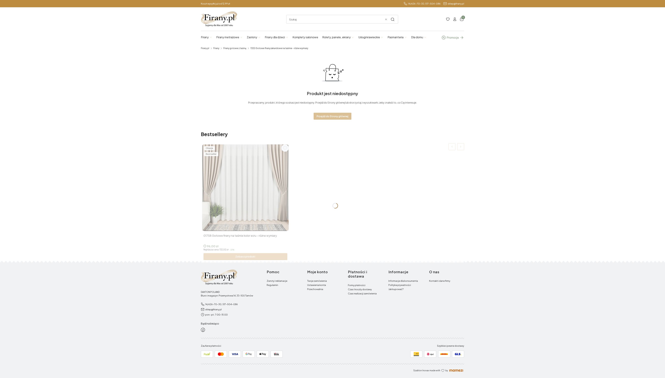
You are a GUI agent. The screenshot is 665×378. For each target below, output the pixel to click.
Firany (216, 48)
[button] (392, 19)
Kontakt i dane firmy (439, 280)
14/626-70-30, (416, 3)
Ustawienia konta (316, 285)
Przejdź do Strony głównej (332, 116)
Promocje (453, 37)
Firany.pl (205, 48)
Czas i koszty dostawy (360, 289)
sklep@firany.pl (456, 3)
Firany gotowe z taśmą (234, 48)
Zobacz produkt (245, 256)
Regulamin (272, 285)
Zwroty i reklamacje (277, 280)
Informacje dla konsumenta (403, 280)
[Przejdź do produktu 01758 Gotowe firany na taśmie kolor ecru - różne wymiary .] (245, 187)
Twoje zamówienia (317, 280)
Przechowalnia (315, 289)
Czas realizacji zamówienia (362, 293)
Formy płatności (356, 285)
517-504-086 (433, 3)
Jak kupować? (396, 289)
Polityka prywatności (399, 285)
